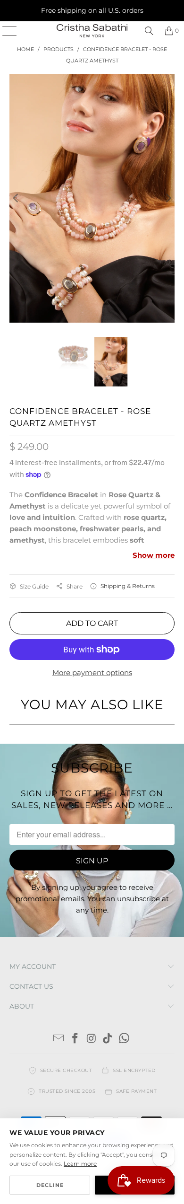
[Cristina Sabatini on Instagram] (91, 1039)
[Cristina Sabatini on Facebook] (75, 1039)
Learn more (80, 1163)
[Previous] (16, 198)
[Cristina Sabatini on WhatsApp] (124, 1039)
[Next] (167, 198)
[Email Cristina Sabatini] (59, 1039)
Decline (50, 1185)
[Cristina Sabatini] (92, 30)
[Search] (149, 30)
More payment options (92, 672)
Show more (154, 555)
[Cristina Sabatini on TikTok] (108, 1039)
